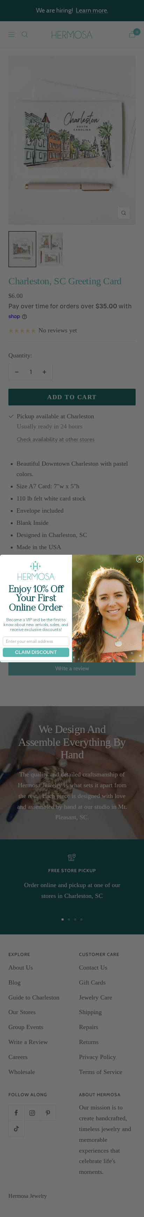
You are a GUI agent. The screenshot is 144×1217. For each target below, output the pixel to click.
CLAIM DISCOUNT (36, 652)
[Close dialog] (140, 559)
